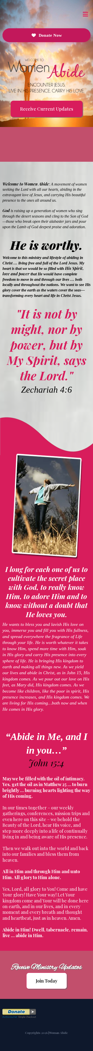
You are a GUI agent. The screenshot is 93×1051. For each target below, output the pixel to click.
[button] (84, 14)
